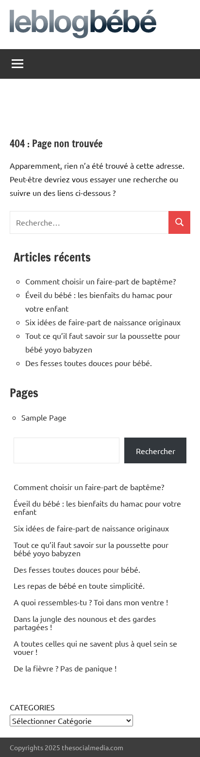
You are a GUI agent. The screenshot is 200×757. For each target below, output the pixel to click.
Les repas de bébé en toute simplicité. (79, 585)
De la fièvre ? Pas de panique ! (65, 668)
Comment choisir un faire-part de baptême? (100, 281)
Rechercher (155, 451)
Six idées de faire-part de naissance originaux (103, 322)
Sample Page (44, 417)
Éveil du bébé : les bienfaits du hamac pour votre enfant (97, 507)
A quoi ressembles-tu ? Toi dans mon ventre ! (91, 602)
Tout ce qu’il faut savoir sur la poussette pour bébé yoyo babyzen (91, 549)
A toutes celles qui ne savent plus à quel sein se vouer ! (95, 647)
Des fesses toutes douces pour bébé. (88, 363)
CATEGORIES (32, 707)
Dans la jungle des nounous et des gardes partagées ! (85, 623)
